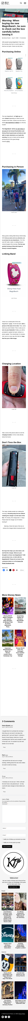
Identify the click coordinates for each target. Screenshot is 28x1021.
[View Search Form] (21, 3)
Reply (4, 747)
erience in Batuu (14, 122)
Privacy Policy (21, 1013)
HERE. (8, 141)
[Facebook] (3, 1017)
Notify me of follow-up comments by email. (15, 839)
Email (4, 835)
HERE (10, 323)
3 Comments (23, 38)
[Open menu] (25, 3)
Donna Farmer (7, 38)
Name (5, 828)
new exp (7, 122)
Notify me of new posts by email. (12, 842)
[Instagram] (9, 1017)
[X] (6, 1017)
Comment (5, 804)
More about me (13, 887)
